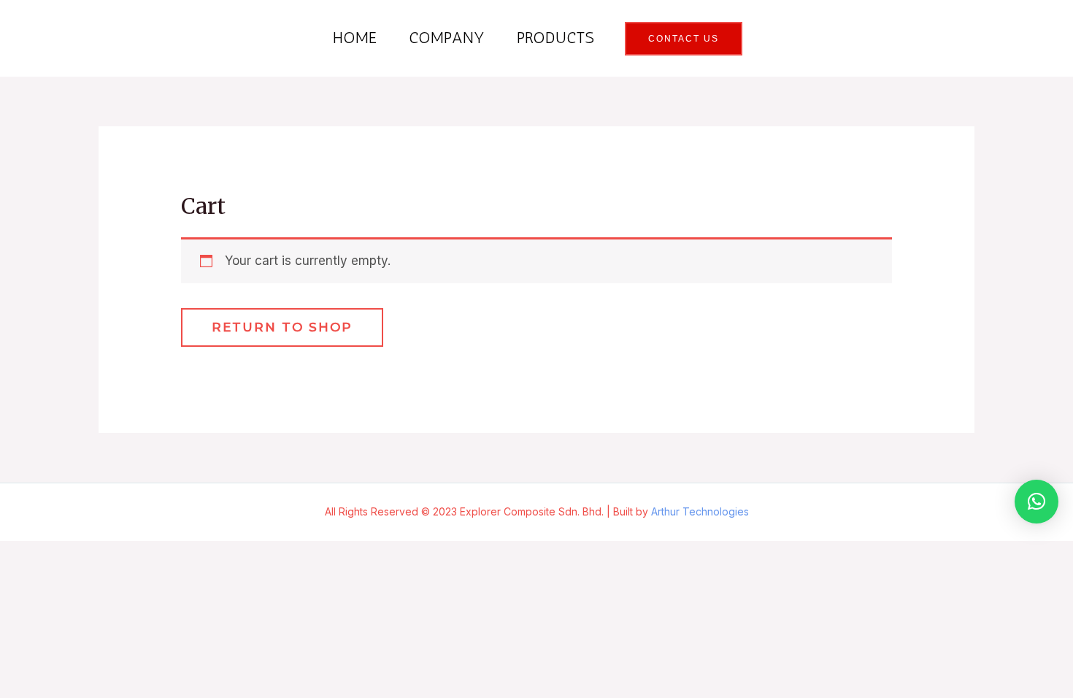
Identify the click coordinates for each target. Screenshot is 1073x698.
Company (447, 37)
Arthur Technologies (700, 511)
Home (355, 37)
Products (555, 37)
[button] (1036, 502)
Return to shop (282, 327)
